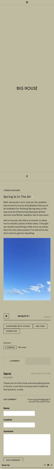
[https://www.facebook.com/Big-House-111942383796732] (27, 176)
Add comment (13, 460)
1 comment (10, 347)
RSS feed (40, 326)
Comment (8, 431)
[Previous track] (45, 465)
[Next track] (51, 465)
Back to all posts (12, 190)
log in (35, 399)
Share (23, 347)
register (44, 399)
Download (11, 331)
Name (6, 408)
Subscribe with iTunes (18, 326)
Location (8, 419)
